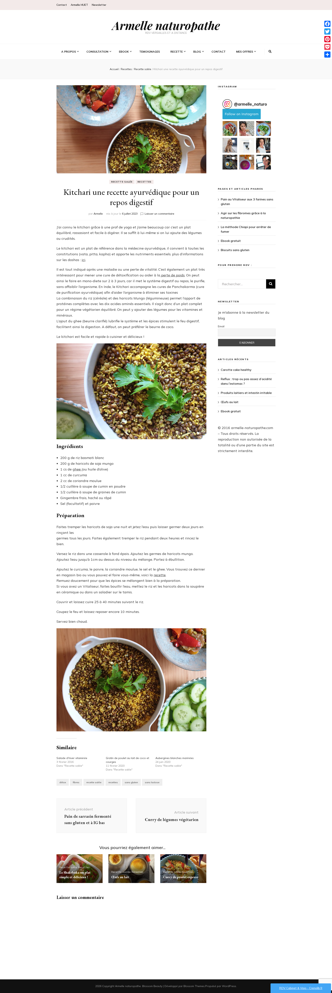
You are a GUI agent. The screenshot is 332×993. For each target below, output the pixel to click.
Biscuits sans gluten (235, 250)
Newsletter (99, 5)
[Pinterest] (327, 39)
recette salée (93, 782)
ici (83, 260)
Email (221, 326)
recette (160, 575)
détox (62, 782)
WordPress (229, 986)
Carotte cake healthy (236, 370)
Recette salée (121, 181)
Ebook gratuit (231, 241)
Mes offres (244, 51)
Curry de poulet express (180, 877)
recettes (113, 782)
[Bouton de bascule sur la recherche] (270, 52)
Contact (61, 5)
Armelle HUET (79, 5)
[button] (229, 128)
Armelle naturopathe (166, 25)
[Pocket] (327, 47)
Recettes (145, 181)
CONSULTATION (97, 51)
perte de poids (172, 275)
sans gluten (131, 782)
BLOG (197, 51)
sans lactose (152, 782)
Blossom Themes (194, 986)
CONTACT (219, 51)
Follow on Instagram (241, 114)
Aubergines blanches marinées (174, 758)
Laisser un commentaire (159, 213)
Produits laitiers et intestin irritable (246, 393)
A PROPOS (68, 51)
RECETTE (176, 51)
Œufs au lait (120, 877)
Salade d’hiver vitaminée (71, 758)
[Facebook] (327, 24)
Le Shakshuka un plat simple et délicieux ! (74, 874)
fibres (76, 782)
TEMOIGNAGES (149, 51)
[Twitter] (327, 31)
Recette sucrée (121, 872)
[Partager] (327, 54)
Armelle (98, 213)
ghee (77, 469)
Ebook (124, 51)
